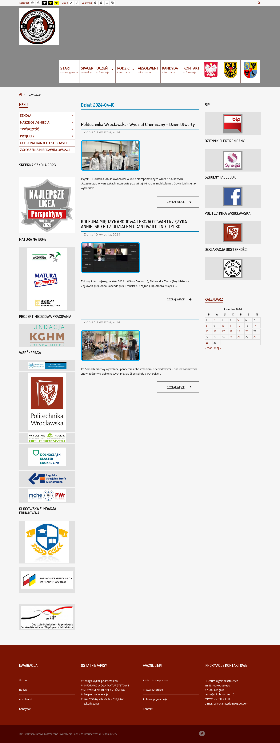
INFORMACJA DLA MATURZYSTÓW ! (106, 685)
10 (223, 325)
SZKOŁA (25, 115)
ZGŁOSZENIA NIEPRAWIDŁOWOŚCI (45, 150)
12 (238, 325)
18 (231, 331)
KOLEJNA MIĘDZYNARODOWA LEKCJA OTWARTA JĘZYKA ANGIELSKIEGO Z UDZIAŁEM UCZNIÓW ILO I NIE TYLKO (134, 224)
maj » (217, 348)
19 (238, 331)
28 (254, 337)
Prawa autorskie (153, 689)
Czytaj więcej (177, 203)
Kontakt (148, 709)
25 (231, 337)
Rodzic (23, 689)
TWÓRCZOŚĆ (29, 129)
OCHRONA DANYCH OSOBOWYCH (44, 143)
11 (231, 325)
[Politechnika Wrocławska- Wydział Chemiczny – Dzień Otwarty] (140, 155)
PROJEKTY (27, 136)
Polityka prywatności (155, 699)
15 (207, 331)
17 (223, 331)
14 (254, 325)
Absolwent (25, 699)
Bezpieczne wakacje (95, 694)
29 (207, 342)
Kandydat (25, 709)
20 (246, 331)
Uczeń (23, 680)
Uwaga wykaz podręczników (100, 681)
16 (215, 331)
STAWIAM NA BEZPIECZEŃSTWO (104, 690)
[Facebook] (202, 733)
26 (238, 337)
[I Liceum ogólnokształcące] (39, 26)
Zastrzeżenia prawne (156, 680)
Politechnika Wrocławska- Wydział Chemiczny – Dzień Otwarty (138, 124)
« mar (208, 348)
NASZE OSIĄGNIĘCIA (34, 122)
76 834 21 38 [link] (222, 699)
